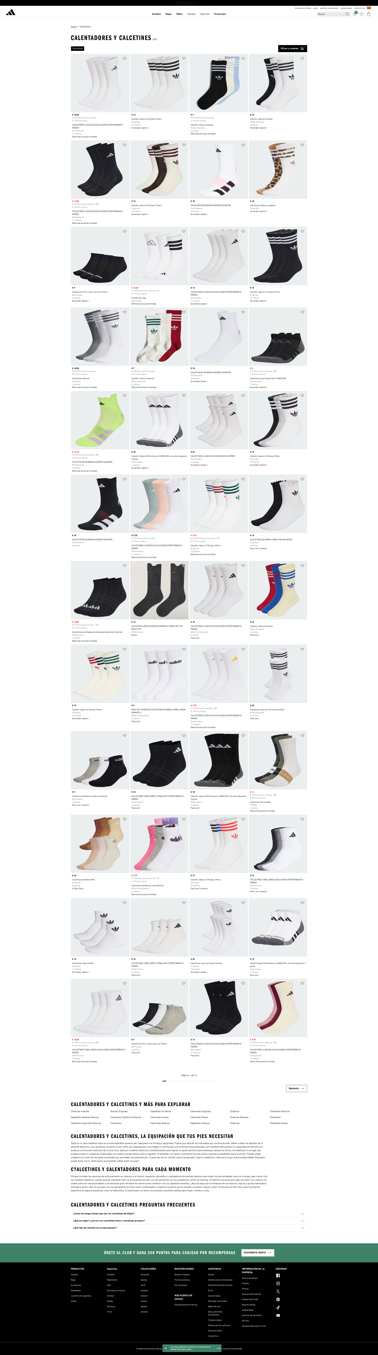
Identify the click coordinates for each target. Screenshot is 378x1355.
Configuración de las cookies (149, 1349)
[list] (174, 48)
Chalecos (234, 1111)
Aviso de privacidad (196, 1349)
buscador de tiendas (303, 8)
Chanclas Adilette (80, 1111)
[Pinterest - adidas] (291, 1300)
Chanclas (234, 1123)
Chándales (275, 1117)
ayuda (315, 8)
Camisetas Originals (200, 1111)
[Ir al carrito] (368, 14)
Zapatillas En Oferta (160, 1111)
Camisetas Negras (160, 1123)
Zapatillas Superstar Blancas (86, 1123)
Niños (179, 14)
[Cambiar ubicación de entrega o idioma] (369, 8)
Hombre (156, 14)
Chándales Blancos (280, 1111)
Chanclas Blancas (239, 1117)
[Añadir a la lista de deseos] (124, 59)
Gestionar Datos (170, 1349)
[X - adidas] (291, 1292)
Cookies (182, 1349)
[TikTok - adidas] (291, 1308)
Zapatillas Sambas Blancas (85, 1117)
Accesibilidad (236, 1349)
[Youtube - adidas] (291, 1316)
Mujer (169, 14)
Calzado (191, 14)
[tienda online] (10, 12)
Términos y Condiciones (217, 1349)
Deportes (205, 14)
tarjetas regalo (346, 8)
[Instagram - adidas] (291, 1284)
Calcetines (116, 1123)
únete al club (359, 8)
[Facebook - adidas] (291, 1276)
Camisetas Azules (159, 1117)
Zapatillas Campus (200, 1123)
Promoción (220, 14)
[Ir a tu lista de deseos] (361, 14)
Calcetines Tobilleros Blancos (126, 1117)
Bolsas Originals (119, 1111)
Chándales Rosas (279, 1123)
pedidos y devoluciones (329, 8)
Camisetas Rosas (199, 1117)
